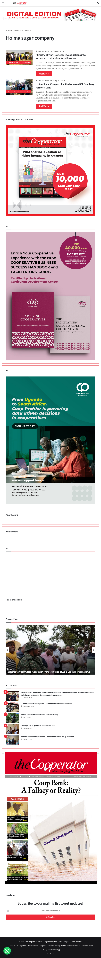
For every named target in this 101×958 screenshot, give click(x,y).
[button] (7, 951)
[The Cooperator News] (19, 3)
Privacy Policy (87, 946)
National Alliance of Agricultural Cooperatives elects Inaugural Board (47, 737)
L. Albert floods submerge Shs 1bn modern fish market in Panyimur (46, 703)
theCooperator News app (50, 950)
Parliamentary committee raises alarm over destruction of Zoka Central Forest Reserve (48, 671)
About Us (12, 946)
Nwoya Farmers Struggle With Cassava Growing (39, 714)
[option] (50, 650)
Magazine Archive (47, 946)
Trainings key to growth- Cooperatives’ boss (38, 725)
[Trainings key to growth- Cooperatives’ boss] (12, 729)
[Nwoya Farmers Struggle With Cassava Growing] (12, 718)
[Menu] (3, 4)
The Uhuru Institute (74, 942)
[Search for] (98, 4)
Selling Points (60, 946)
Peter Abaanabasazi (44, 51)
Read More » (44, 74)
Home (9, 30)
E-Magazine (21, 946)
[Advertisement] (50, 571)
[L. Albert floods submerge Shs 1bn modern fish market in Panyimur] (12, 707)
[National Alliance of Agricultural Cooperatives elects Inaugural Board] (12, 740)
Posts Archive (33, 946)
